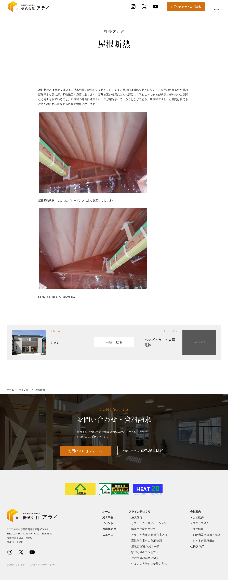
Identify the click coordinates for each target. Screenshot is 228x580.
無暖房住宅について (143, 529)
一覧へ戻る (114, 342)
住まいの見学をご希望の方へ (149, 563)
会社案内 (195, 511)
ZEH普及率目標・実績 (206, 534)
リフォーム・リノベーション (149, 523)
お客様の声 (109, 529)
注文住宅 (136, 517)
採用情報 (198, 529)
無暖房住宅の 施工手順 (145, 546)
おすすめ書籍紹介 (203, 540)
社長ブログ (25, 389)
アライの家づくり (140, 511)
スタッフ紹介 (201, 523)
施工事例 (107, 517)
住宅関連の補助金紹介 (145, 558)
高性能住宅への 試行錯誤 (146, 540)
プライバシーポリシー (43, 564)
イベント (107, 523)
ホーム (10, 389)
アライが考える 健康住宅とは (149, 534)
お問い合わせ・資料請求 (186, 6)
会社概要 (198, 517)
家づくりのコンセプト (145, 552)
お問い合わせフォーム (85, 450)
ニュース (107, 534)
